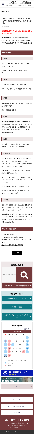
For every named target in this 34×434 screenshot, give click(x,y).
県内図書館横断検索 (22, 286)
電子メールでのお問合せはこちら (12, 245)
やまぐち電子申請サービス (10, 186)
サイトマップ (17, 400)
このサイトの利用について (17, 406)
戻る (17, 253)
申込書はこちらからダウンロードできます (15, 190)
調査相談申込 (17, 316)
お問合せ (17, 386)
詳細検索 (7, 286)
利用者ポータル (17, 299)
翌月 (25, 329)
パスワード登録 (17, 307)
